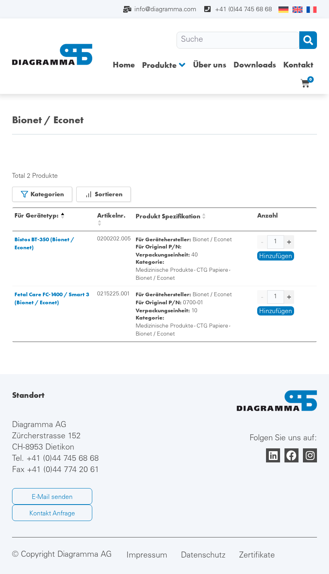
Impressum (146, 556)
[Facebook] (291, 455)
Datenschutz (203, 556)
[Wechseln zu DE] (283, 10)
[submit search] (308, 40)
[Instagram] (310, 455)
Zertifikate (257, 556)
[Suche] (238, 40)
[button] (163, 65)
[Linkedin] (273, 455)
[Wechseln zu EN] (297, 10)
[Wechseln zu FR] (312, 10)
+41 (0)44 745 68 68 (62, 459)
